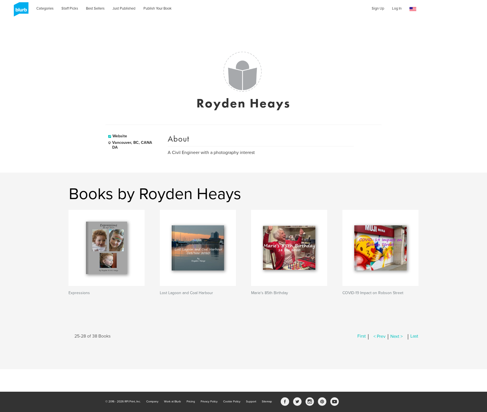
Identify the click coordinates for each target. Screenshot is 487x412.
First (361, 336)
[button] (412, 9)
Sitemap (267, 401)
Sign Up (378, 8)
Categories (45, 8)
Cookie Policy (231, 401)
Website (119, 136)
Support (251, 401)
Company (152, 401)
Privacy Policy (209, 401)
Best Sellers (95, 8)
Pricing (191, 401)
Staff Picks (69, 8)
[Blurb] (19, 11)
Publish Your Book (157, 8)
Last (414, 336)
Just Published (123, 8)
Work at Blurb (172, 401)
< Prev (379, 336)
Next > (396, 336)
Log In (397, 8)
